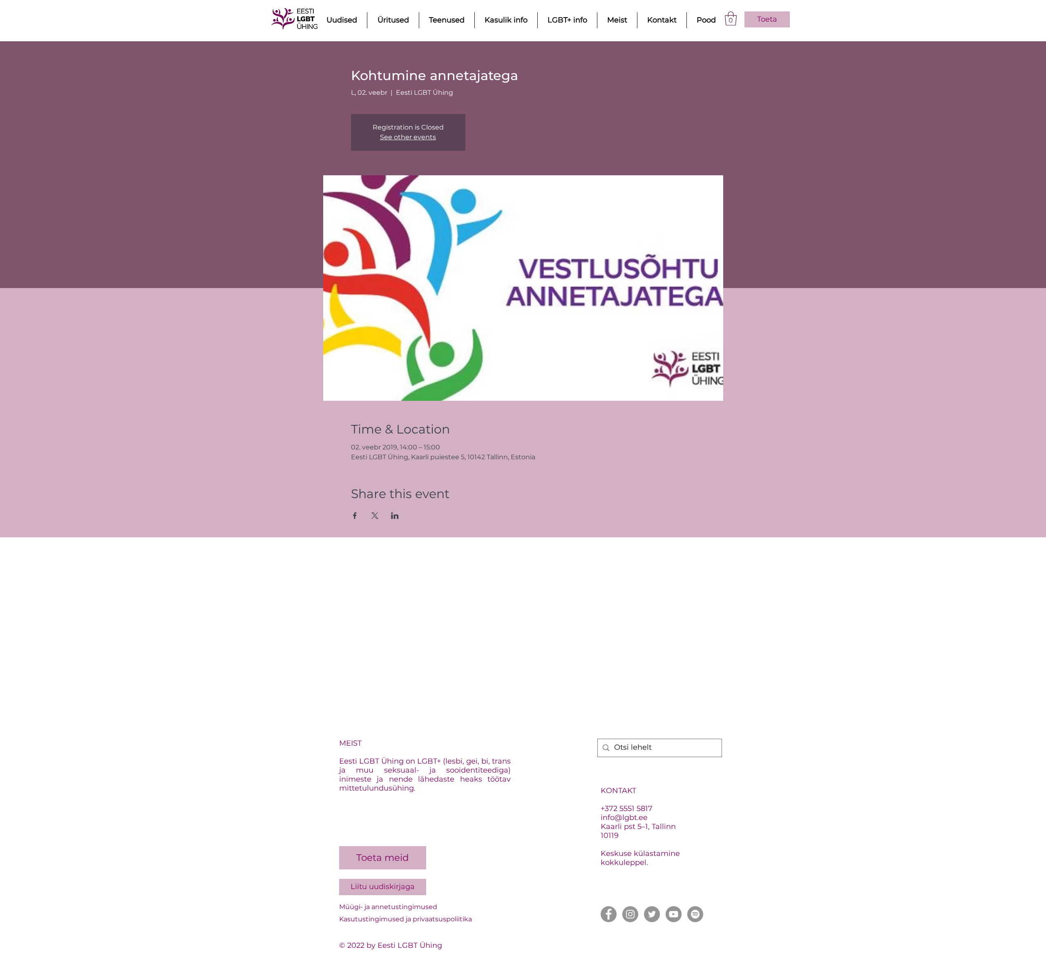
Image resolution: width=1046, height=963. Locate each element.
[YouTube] (674, 914)
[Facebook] (609, 914)
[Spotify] (695, 914)
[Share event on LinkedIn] (395, 515)
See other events (408, 137)
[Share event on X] (375, 515)
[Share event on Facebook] (355, 515)
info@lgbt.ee (624, 817)
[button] (731, 18)
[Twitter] (652, 914)
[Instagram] (630, 914)
